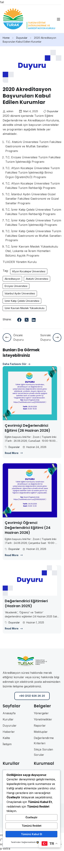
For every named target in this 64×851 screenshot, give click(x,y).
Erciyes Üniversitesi (16, 285)
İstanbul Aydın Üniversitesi (20, 293)
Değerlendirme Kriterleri (44, 740)
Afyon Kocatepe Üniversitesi (28, 271)
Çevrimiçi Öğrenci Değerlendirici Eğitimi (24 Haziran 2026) (27, 527)
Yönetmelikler (43, 719)
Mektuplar (41, 731)
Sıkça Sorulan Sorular (43, 752)
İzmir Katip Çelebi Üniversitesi (22, 300)
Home (6, 37)
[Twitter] (26, 319)
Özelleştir (31, 817)
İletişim (7, 744)
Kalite (6, 738)
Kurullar (8, 719)
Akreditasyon (12, 278)
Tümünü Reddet (31, 825)
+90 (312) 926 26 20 (32, 695)
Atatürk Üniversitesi (37, 278)
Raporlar (40, 725)
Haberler (9, 731)
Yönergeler (41, 713)
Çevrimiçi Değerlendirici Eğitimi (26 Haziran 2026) (27, 428)
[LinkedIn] (33, 319)
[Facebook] (19, 319)
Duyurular (21, 37)
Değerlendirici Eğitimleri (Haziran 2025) (26, 603)
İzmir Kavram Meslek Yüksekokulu (24, 308)
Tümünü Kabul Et (31, 834)
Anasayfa (9, 713)
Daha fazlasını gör (14, 363)
